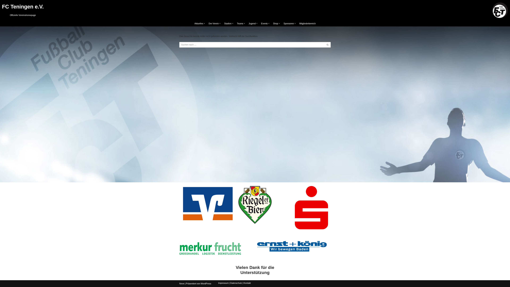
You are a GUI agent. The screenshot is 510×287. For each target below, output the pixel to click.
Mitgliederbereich (307, 23)
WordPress (206, 283)
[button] (204, 23)
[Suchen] (328, 45)
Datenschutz (236, 283)
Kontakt (247, 283)
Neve (181, 283)
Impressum (223, 283)
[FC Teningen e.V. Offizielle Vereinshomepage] (500, 10)
